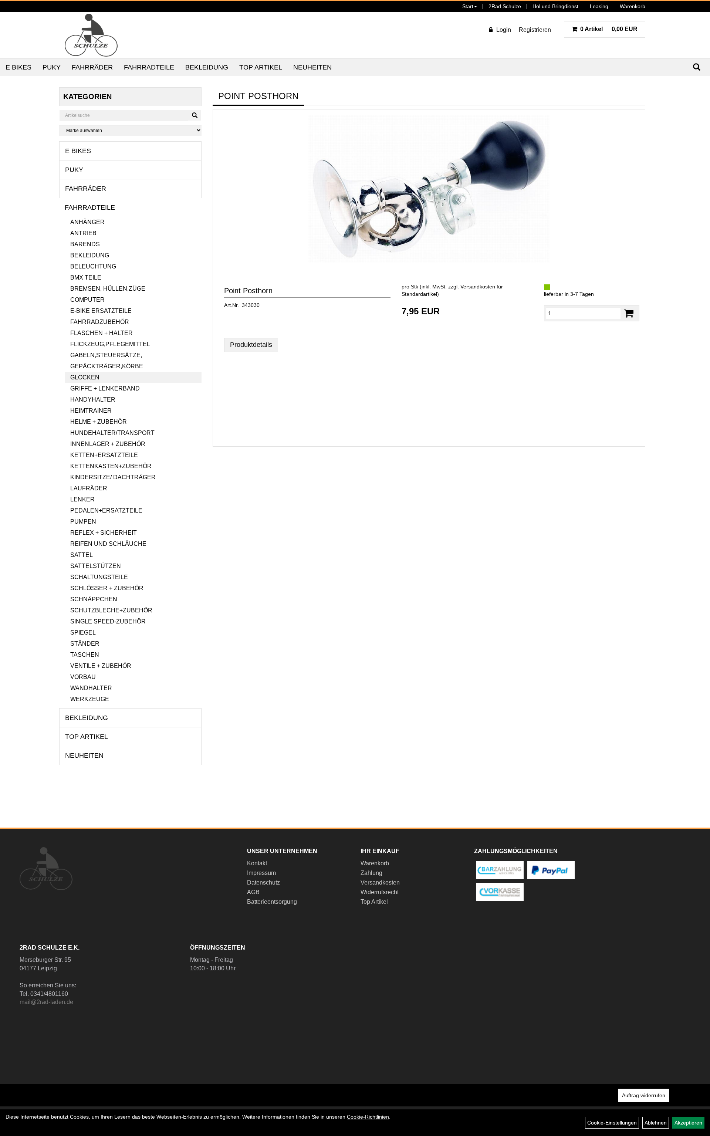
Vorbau (83, 677)
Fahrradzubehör (99, 322)
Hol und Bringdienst (555, 6)
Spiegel (83, 632)
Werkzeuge (89, 699)
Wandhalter (91, 688)
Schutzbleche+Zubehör (111, 610)
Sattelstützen (95, 566)
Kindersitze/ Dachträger (113, 477)
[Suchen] (194, 115)
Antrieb (83, 233)
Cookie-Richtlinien (368, 1117)
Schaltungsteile (99, 577)
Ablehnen (656, 1123)
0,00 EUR (609, 29)
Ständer (84, 643)
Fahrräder (92, 67)
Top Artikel (260, 67)
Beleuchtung (93, 266)
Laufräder (88, 488)
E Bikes (18, 67)
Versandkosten (380, 882)
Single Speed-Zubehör (108, 621)
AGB (253, 892)
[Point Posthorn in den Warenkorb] (628, 313)
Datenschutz (263, 882)
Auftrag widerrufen (643, 1095)
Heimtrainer (91, 411)
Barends (85, 244)
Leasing (599, 6)
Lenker (82, 499)
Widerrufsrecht (380, 892)
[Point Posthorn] (429, 189)
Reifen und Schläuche (108, 544)
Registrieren (535, 30)
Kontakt (257, 863)
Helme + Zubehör (98, 422)
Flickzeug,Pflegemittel (110, 344)
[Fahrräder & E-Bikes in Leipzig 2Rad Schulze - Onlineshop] (91, 35)
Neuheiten (312, 67)
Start (467, 6)
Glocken (84, 377)
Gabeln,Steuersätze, (106, 355)
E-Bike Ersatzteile (101, 311)
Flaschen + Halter (101, 333)
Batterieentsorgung (272, 902)
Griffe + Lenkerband (105, 388)
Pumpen (83, 521)
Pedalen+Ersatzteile (106, 510)
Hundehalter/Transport (112, 433)
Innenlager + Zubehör (107, 444)
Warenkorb (632, 6)
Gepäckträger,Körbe (106, 366)
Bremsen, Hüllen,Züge (107, 288)
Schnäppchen (93, 599)
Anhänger (87, 222)
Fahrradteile (149, 67)
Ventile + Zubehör (100, 666)
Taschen (84, 655)
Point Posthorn (248, 291)
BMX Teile (85, 277)
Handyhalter (92, 399)
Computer (87, 300)
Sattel (81, 555)
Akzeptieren (688, 1123)
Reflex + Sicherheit (103, 533)
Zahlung (371, 873)
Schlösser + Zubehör (106, 588)
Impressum (261, 873)
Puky (52, 67)
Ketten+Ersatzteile (104, 455)
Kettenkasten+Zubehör (111, 466)
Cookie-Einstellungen (612, 1123)
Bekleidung (206, 67)
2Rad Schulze (504, 6)
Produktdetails (251, 344)
